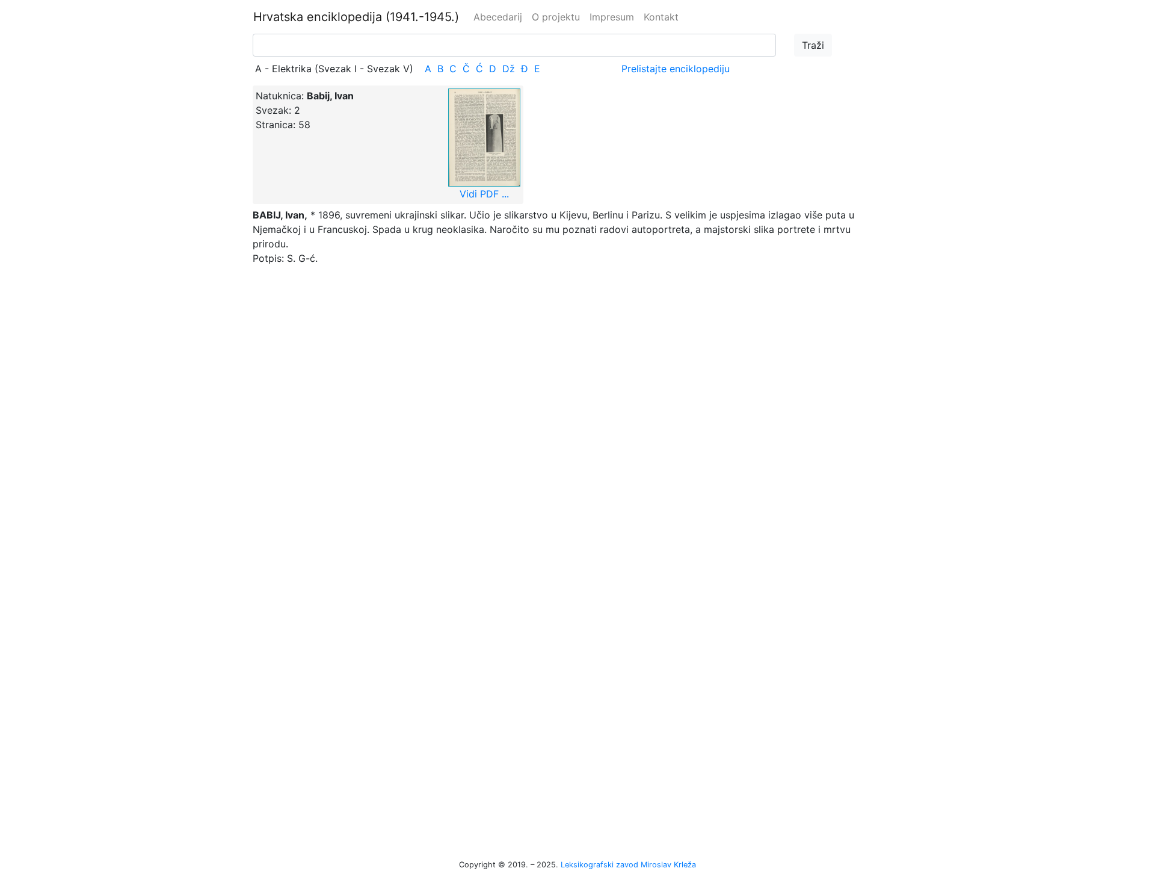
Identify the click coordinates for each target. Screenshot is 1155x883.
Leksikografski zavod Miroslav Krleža (628, 864)
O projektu (556, 17)
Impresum (612, 17)
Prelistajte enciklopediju (675, 69)
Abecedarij (497, 17)
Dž (508, 69)
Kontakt (661, 17)
